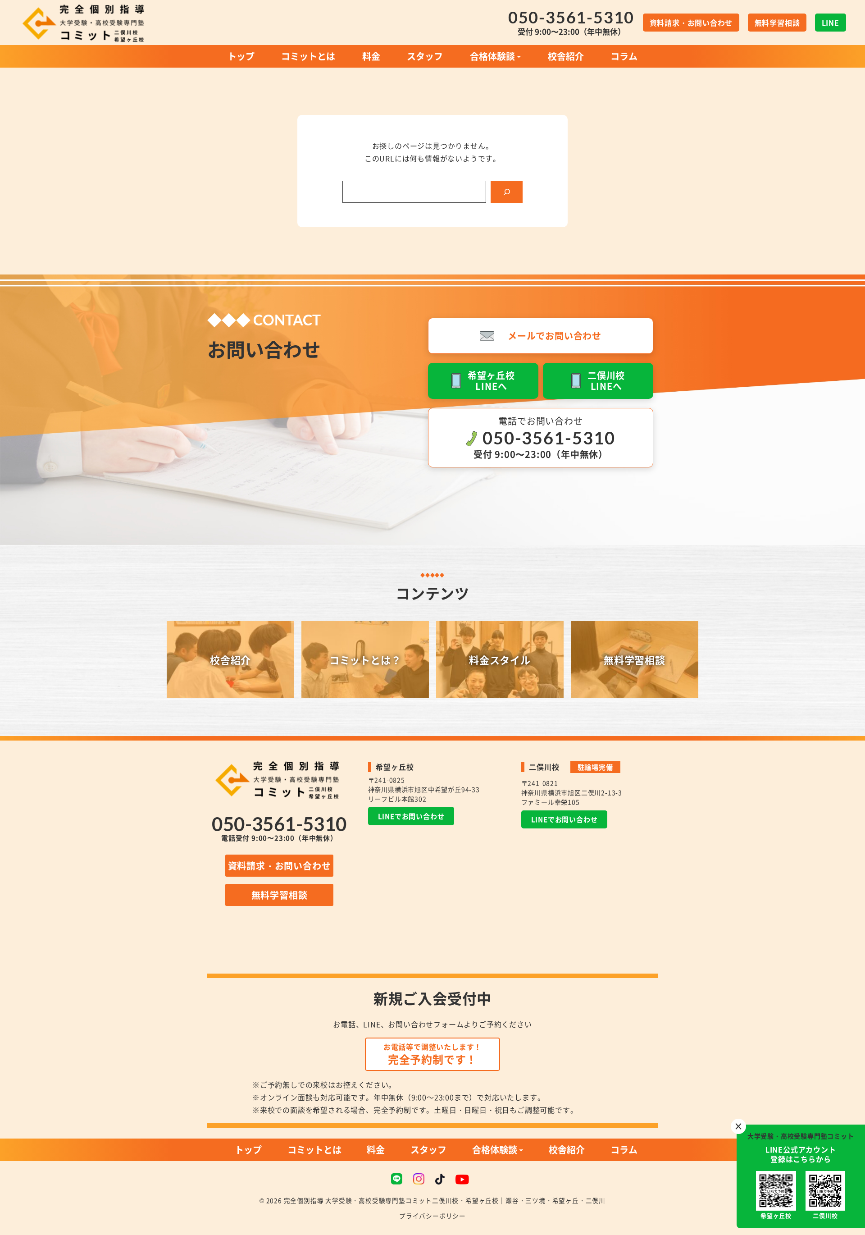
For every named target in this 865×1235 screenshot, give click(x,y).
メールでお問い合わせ (554, 335)
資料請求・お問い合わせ (279, 865)
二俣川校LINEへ (606, 381)
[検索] (507, 192)
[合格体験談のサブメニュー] (519, 56)
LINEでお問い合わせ (411, 816)
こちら (804, 1158)
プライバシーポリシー (432, 1215)
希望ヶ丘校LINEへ (491, 381)
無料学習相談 (777, 22)
